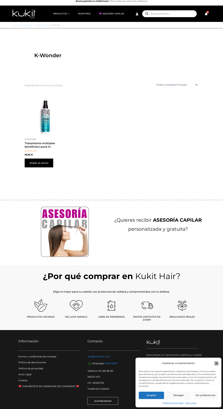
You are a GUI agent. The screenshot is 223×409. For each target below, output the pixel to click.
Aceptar (151, 395)
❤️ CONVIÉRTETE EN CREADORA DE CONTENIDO (47, 386)
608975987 (111, 363)
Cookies (22, 380)
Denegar (178, 395)
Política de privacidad (172, 403)
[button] (216, 363)
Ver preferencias (205, 395)
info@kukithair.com (99, 356)
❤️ (77, 386)
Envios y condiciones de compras (37, 356)
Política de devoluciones (32, 362)
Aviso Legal (190, 403)
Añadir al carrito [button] (39, 163)
